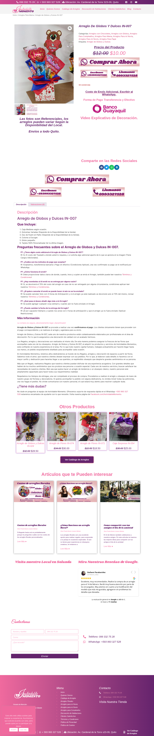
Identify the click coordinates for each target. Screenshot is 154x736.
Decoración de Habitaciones (94, 9)
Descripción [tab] (21, 204)
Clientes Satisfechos (116, 9)
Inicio (42, 9)
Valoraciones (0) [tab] (37, 204)
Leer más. (23, 730)
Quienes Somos (53, 9)
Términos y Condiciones (39, 287)
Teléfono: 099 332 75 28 (112, 693)
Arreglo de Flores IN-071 (92, 443)
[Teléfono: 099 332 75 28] (100, 693)
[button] (70, 28)
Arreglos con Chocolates (99, 33)
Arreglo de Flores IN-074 (61, 443)
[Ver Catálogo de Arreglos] (124, 732)
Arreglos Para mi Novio (89, 39)
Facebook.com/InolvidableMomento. (106, 394)
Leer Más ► (22, 541)
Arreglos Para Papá (108, 39)
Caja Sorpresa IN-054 (123, 443)
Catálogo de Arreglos (71, 9)
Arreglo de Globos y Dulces (98, 42)
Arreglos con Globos (120, 33)
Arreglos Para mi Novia (123, 36)
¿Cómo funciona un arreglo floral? (75, 526)
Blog (129, 9)
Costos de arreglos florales (31, 525)
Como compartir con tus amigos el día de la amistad (118, 526)
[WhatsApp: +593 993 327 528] (100, 697)
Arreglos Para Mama (26, 15)
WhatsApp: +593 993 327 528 (114, 697)
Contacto (137, 9)
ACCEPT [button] (13, 730)
